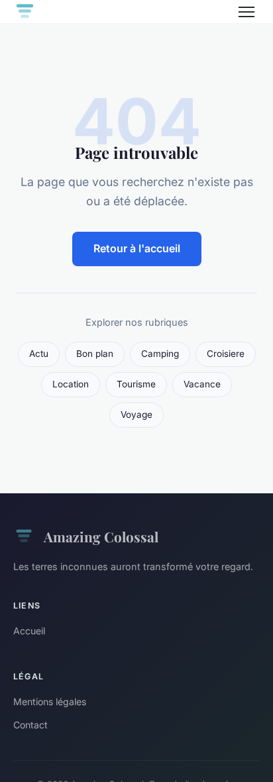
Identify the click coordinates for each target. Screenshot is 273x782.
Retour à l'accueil (136, 248)
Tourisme (136, 384)
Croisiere (226, 353)
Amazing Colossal (101, 536)
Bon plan (94, 353)
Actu (38, 353)
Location (70, 384)
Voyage (136, 414)
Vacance (202, 384)
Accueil (29, 630)
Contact (30, 724)
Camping (160, 353)
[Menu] (246, 12)
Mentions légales (49, 701)
